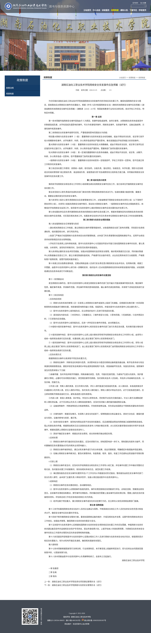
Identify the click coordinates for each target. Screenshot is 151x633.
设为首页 (135, 3)
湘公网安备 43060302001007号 (95, 620)
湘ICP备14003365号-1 (73, 620)
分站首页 (87, 10)
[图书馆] (40, 4)
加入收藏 (143, 3)
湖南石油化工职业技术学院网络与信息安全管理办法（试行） (77, 585)
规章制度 (10, 94)
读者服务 (105, 10)
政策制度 (115, 10)
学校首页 (142, 10)
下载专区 (133, 10)
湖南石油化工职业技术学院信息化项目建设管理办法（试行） (77, 582)
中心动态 (96, 10)
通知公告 (124, 10)
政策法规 (10, 88)
